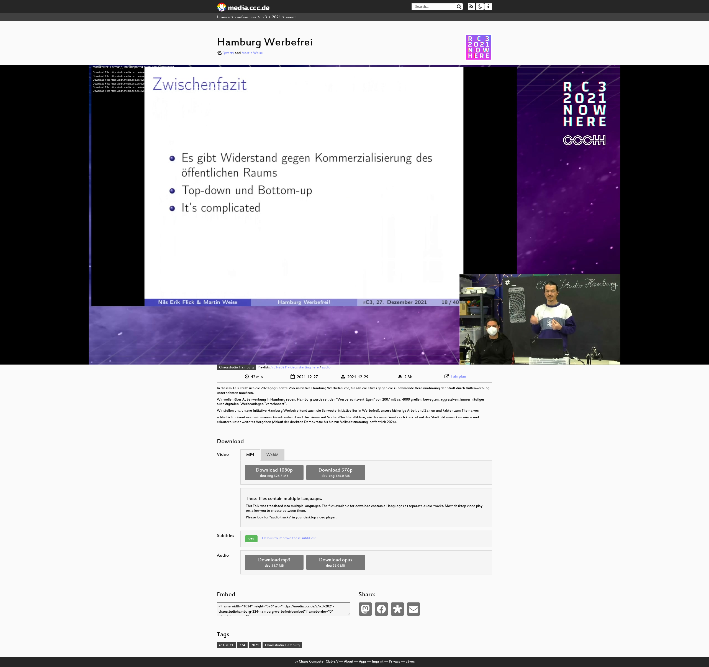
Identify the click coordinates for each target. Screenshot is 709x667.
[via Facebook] (381, 609)
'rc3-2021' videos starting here (295, 368)
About (348, 662)
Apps (362, 662)
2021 (276, 17)
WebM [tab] (272, 455)
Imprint (378, 662)
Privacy (394, 662)
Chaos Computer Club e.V (318, 662)
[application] (354, 215)
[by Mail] (413, 609)
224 (242, 645)
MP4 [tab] (250, 455)
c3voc (410, 662)
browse (223, 17)
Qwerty (228, 53)
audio (326, 368)
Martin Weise (252, 53)
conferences (245, 17)
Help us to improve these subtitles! (289, 538)
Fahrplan (458, 376)
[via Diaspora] (397, 609)
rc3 (264, 17)
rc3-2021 (226, 645)
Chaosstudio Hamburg (236, 368)
